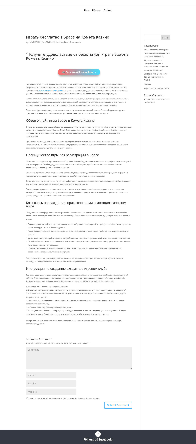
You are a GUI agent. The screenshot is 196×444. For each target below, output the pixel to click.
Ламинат (148, 84)
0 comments (75, 42)
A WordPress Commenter (155, 99)
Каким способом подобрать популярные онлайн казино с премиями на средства (157, 52)
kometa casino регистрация (51, 90)
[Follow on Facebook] (98, 434)
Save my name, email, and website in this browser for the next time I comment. (64, 398)
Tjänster (96, 10)
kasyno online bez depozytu (156, 88)
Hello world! (149, 102)
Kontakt (107, 10)
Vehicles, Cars (62, 42)
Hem (86, 10)
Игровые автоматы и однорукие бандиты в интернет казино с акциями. (156, 63)
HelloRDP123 (34, 42)
